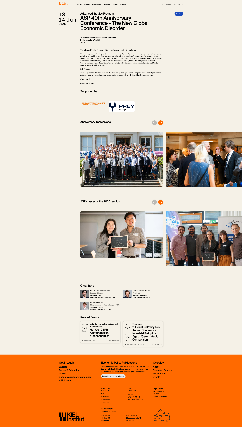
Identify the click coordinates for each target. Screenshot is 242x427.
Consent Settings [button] (160, 396)
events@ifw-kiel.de (87, 84)
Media (62, 373)
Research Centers (162, 370)
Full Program (85, 69)
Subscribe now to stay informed (113, 376)
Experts (63, 366)
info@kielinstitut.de (135, 399)
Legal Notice (158, 389)
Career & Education (69, 370)
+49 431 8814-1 (134, 397)
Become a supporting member (75, 377)
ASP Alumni (65, 380)
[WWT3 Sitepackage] (66, 3)
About (156, 366)
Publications (159, 373)
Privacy (156, 394)
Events (156, 377)
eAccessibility (158, 391)
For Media (132, 391)
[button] (79, 4)
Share (178, 14)
